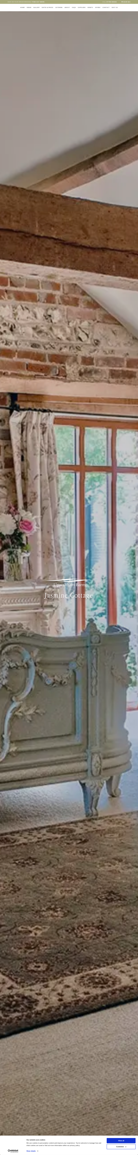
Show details (31, 1151)
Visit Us (115, 7)
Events (90, 7)
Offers (97, 7)
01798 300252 (111, 2)
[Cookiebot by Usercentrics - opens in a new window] (13, 1151)
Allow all (121, 1141)
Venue (29, 7)
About (67, 7)
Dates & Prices (47, 7)
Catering (59, 7)
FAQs (74, 7)
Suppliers (81, 7)
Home (22, 7)
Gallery (36, 7)
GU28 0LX (126, 2)
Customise (120, 1146)
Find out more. (38, 2)
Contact (106, 7)
